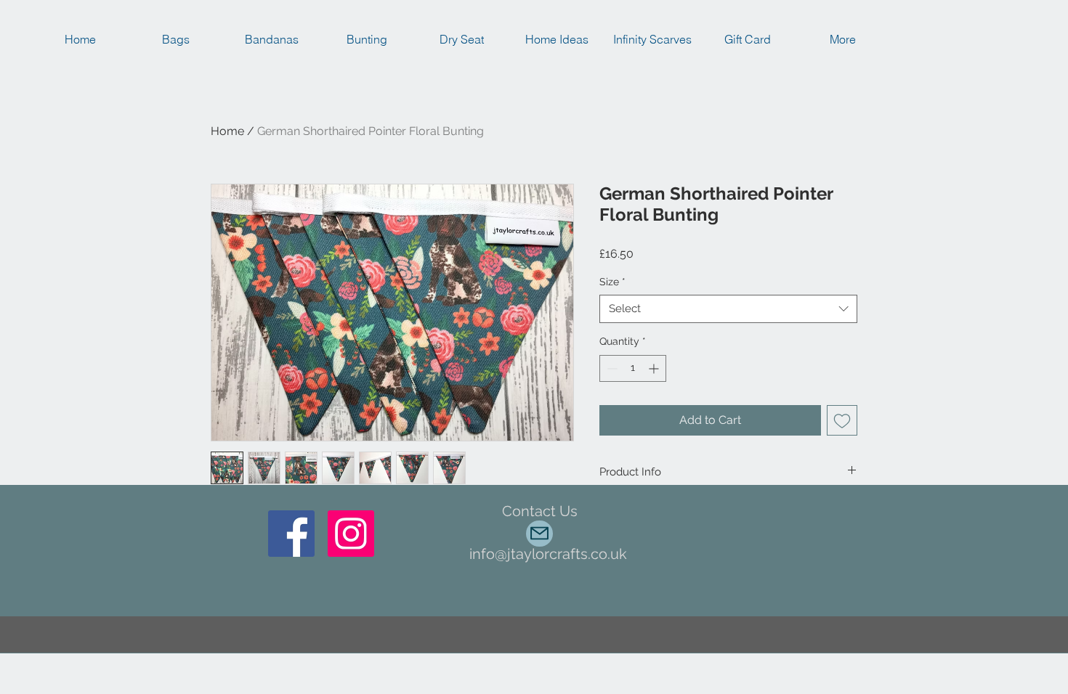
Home (227, 131)
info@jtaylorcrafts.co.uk (548, 554)
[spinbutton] (633, 368)
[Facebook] (291, 533)
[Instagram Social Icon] (351, 533)
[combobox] (728, 309)
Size (612, 281)
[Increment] (655, 368)
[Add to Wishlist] (842, 420)
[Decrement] (611, 368)
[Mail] (539, 533)
